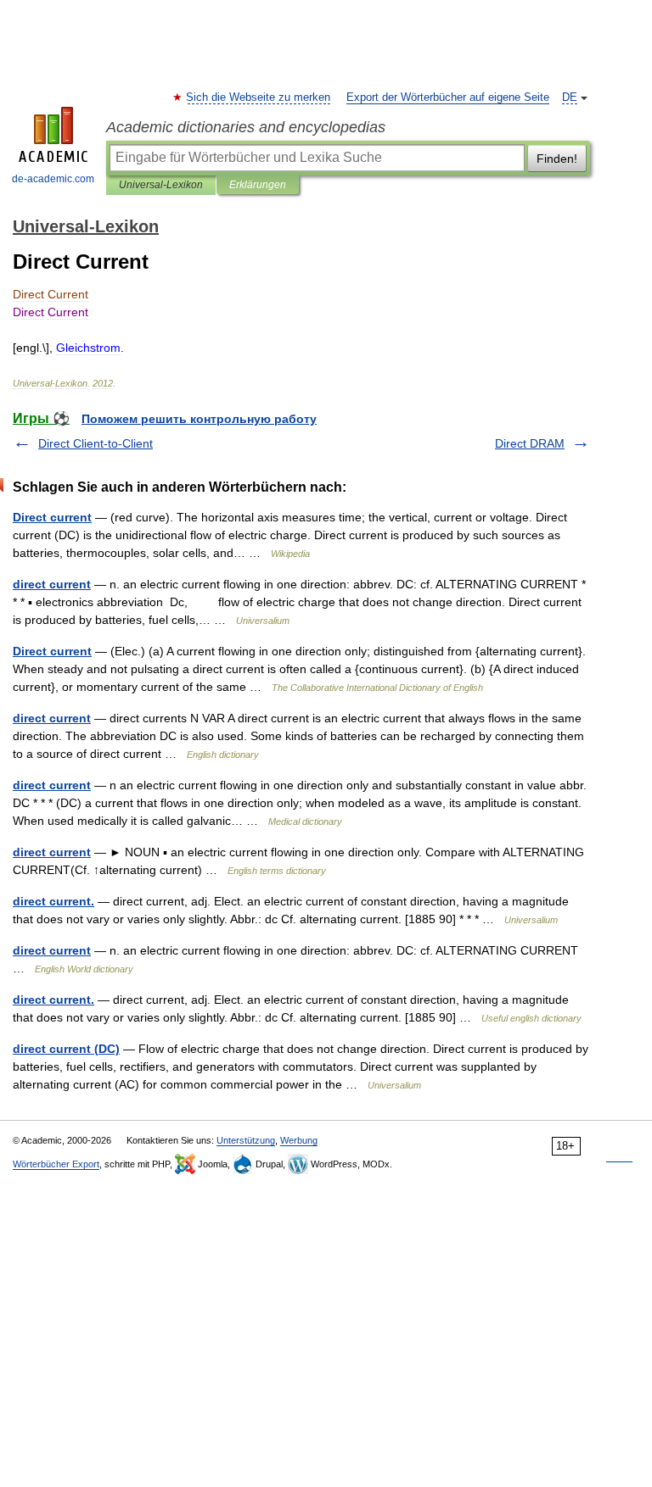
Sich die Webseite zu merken (259, 97)
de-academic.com (53, 179)
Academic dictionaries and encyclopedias (245, 127)
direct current (52, 584)
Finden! (557, 158)
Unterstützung (245, 1140)
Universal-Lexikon (161, 185)
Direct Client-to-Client (95, 443)
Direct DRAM (530, 443)
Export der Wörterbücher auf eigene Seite (447, 97)
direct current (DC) (66, 1048)
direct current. (53, 901)
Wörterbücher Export (56, 1164)
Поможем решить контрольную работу (199, 419)
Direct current (52, 517)
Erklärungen (257, 185)
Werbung (299, 1140)
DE (569, 97)
